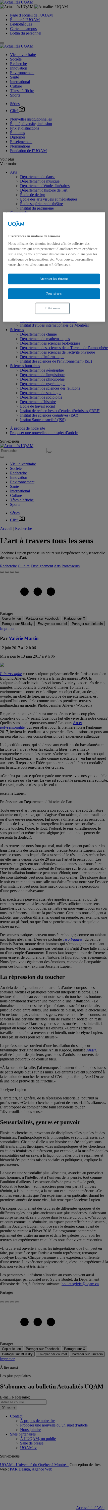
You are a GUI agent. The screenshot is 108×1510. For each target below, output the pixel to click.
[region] (54, 267)
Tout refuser (54, 293)
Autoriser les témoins (54, 279)
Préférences (52, 308)
